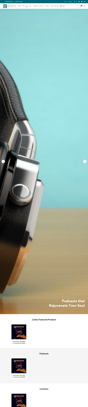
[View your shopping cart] (81, 6)
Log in (65, 1)
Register (70, 1)
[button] (3, 161)
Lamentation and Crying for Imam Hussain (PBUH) (19, 342)
